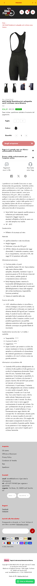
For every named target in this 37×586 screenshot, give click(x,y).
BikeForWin (10, 547)
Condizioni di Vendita (9, 460)
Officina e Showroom (9, 454)
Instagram (5, 511)
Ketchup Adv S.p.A (23, 576)
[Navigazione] (33, 12)
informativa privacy (22, 524)
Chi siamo (5, 450)
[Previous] (4, 3)
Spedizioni (5, 467)
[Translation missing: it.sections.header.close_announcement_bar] (36, 3)
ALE (3, 106)
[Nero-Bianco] (16, 128)
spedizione (15, 112)
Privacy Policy (6, 457)
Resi (3, 464)
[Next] (33, 3)
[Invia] (32, 531)
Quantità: (8, 135)
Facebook (5, 509)
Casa (3, 23)
